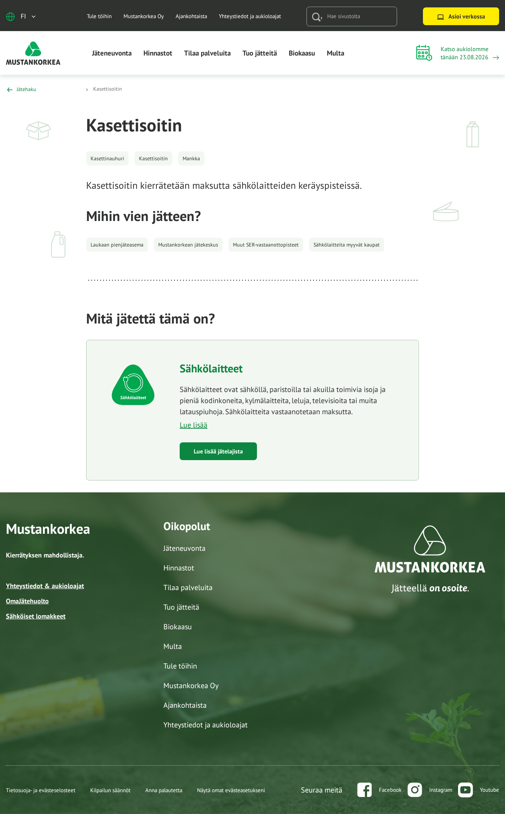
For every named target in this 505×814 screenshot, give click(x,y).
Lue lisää (193, 425)
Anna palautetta (163, 790)
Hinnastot (157, 52)
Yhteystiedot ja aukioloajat (250, 16)
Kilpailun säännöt (110, 790)
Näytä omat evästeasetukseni (231, 790)
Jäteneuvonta (112, 52)
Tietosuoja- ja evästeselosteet (40, 790)
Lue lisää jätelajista (218, 451)
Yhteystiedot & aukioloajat (45, 586)
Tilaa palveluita (207, 52)
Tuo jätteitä (260, 52)
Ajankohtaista (191, 16)
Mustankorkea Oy (143, 16)
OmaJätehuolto (27, 601)
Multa (335, 52)
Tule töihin (99, 16)
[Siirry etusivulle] (33, 52)
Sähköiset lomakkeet (35, 616)
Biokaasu (302, 52)
